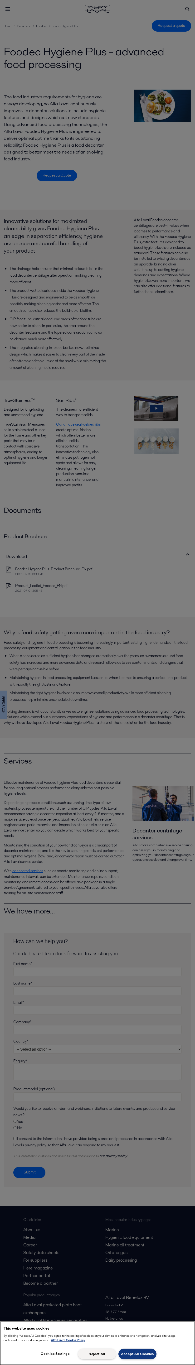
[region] (97, 1343)
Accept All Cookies (137, 1353)
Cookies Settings (55, 1353)
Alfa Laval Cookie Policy (68, 1340)
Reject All (97, 1353)
